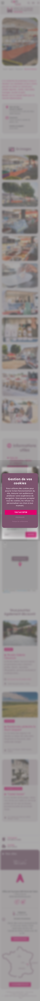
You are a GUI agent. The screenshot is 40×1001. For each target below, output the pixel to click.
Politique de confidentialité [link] (20, 521)
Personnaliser (20, 517)
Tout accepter (20, 512)
